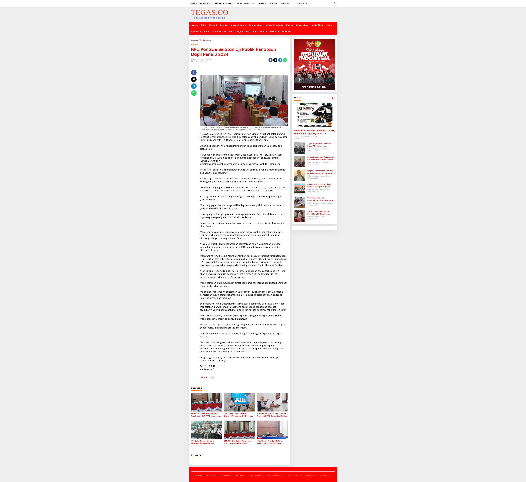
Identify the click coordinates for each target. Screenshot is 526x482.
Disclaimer (324, 475)
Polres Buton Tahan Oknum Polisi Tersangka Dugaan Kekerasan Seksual (319, 185)
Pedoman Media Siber (274, 475)
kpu (212, 377)
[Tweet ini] (275, 60)
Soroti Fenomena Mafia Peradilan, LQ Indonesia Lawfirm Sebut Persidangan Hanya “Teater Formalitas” (320, 212)
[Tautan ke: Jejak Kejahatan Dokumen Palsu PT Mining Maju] (299, 147)
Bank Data (292, 475)
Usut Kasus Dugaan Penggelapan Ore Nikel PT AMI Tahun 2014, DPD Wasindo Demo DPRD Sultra (321, 199)
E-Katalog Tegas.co (308, 475)
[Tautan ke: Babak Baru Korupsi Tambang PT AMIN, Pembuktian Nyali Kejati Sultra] (314, 115)
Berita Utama (196, 61)
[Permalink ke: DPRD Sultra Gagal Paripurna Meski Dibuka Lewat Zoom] (239, 429)
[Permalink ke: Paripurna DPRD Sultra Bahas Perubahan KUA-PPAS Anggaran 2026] (206, 402)
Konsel (194, 44)
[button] (334, 3)
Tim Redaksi (239, 475)
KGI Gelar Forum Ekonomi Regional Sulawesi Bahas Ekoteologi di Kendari (202, 442)
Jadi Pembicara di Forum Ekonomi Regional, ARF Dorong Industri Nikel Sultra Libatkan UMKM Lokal (238, 414)
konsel (204, 377)
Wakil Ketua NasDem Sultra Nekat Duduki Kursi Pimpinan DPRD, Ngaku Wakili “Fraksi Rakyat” (270, 442)
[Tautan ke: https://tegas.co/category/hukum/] (333, 98)
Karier (193, 478)
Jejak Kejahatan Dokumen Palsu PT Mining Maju (319, 144)
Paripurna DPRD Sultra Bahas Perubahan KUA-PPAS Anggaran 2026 (205, 414)
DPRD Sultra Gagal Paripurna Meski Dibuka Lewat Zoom (237, 442)
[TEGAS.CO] (209, 14)
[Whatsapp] (285, 60)
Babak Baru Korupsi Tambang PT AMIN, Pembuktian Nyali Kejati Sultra (314, 132)
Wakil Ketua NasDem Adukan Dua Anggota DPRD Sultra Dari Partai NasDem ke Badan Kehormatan (272, 414)
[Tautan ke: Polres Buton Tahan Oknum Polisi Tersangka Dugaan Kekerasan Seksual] (299, 188)
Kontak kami (225, 475)
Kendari (205, 61)
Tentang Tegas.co (254, 475)
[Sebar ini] (270, 60)
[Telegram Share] (280, 60)
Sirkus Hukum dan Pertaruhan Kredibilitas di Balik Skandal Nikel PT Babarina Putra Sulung (321, 158)
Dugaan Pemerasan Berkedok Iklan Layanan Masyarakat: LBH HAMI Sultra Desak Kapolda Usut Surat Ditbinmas (321, 172)
